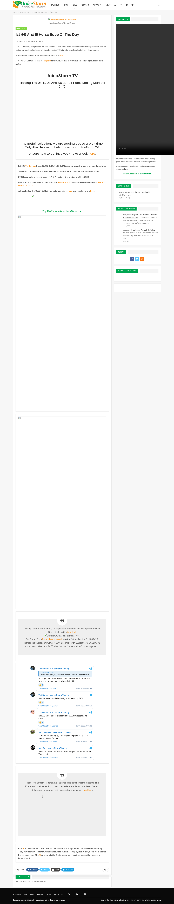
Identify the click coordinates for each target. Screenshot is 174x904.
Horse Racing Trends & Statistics (142, 230)
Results (85, 5)
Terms (107, 5)
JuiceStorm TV (65, 182)
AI (115, 5)
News (74, 5)
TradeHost (55, 5)
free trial (71, 632)
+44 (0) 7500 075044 (136, 900)
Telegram (47, 60)
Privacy (97, 5)
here (61, 55)
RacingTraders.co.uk (52, 639)
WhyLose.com (53, 900)
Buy (66, 5)
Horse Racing (21, 28)
